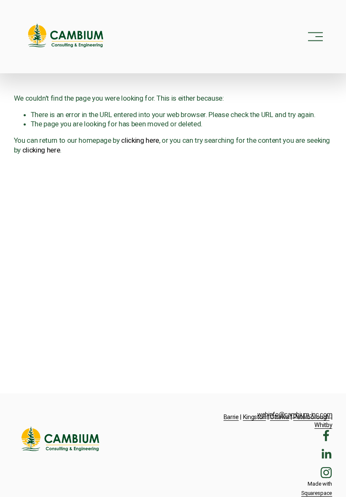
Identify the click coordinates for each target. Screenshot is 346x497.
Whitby (323, 425)
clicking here (140, 140)
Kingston (254, 417)
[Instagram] (326, 472)
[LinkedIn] (326, 454)
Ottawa (279, 417)
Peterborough (311, 417)
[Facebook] (326, 435)
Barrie (231, 417)
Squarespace (316, 493)
